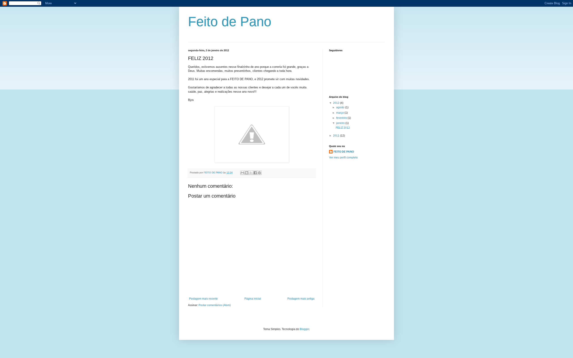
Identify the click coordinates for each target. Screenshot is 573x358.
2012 (336, 102)
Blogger (304, 329)
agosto (340, 107)
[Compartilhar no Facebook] (255, 172)
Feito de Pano (229, 21)
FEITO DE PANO (344, 151)
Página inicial (252, 298)
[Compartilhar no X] (251, 172)
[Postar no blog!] (246, 172)
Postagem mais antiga (300, 298)
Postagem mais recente (203, 298)
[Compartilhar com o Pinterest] (259, 172)
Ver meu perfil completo (343, 157)
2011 (336, 135)
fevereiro (342, 117)
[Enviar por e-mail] (242, 172)
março (340, 112)
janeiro (340, 123)
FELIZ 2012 (343, 127)
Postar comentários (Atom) (215, 305)
